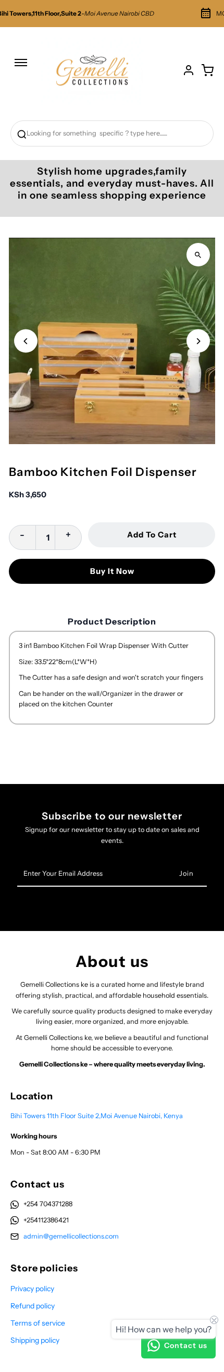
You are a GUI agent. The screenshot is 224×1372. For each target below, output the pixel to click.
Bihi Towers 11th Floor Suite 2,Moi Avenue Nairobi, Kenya (96, 1116)
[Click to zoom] (198, 254)
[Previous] (26, 341)
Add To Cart (152, 535)
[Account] (188, 70)
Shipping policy (34, 1340)
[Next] (198, 341)
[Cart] (207, 70)
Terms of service (37, 1323)
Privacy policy (32, 1288)
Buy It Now (112, 571)
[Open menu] (20, 68)
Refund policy (32, 1305)
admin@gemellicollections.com (71, 1236)
